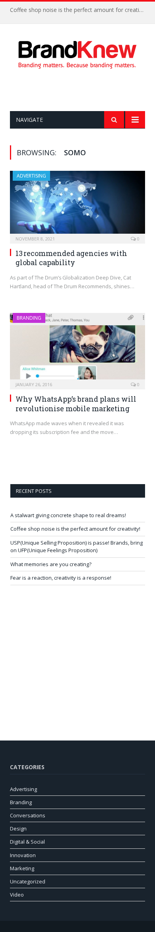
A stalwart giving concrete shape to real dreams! (68, 515)
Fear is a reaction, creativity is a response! (60, 577)
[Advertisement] (82, 90)
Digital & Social (27, 841)
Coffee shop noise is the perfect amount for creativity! (79, 10)
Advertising (31, 175)
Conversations (27, 815)
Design (18, 828)
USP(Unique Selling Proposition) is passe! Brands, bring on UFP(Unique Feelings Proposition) (76, 546)
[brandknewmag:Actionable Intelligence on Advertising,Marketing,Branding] (77, 53)
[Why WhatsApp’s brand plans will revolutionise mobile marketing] (77, 348)
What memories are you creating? (50, 564)
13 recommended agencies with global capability (71, 257)
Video (17, 894)
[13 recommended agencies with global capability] (77, 204)
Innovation (23, 855)
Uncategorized (27, 881)
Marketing (22, 868)
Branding (29, 318)
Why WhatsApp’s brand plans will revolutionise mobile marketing (75, 403)
